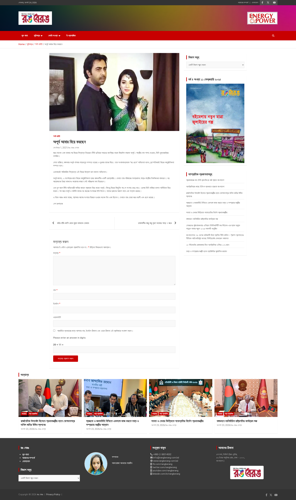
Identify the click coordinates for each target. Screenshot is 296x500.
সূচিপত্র (37, 35)
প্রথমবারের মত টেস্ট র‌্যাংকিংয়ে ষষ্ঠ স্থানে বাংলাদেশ (205, 180)
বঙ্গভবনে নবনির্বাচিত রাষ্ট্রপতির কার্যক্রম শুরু (202, 219)
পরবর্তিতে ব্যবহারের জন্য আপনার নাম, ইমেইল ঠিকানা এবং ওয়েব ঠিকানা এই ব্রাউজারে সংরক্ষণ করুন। (95, 330)
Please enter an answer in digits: (69, 337)
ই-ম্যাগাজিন (71, 35)
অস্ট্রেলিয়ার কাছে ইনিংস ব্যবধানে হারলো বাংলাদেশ (205, 186)
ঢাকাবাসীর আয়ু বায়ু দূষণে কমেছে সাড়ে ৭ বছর (155, 223)
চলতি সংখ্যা (53, 35)
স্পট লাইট (56, 136)
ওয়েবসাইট (57, 317)
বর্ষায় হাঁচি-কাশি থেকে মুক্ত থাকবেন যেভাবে (73, 223)
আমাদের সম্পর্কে (243, 2)
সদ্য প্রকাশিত (33, 414)
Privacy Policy (53, 494)
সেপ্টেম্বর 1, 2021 (60, 147)
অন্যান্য (25, 375)
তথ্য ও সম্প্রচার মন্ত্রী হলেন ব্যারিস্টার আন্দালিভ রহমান (206, 251)
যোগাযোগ (255, 2)
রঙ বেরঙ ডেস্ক (73, 147)
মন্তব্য (56, 253)
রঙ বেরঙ (40, 494)
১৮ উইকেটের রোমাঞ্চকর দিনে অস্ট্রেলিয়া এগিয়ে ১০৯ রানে (207, 244)
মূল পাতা (25, 35)
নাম (55, 290)
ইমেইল (56, 303)
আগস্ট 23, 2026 (27, 429)
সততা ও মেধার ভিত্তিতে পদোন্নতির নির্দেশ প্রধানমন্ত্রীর (206, 212)
